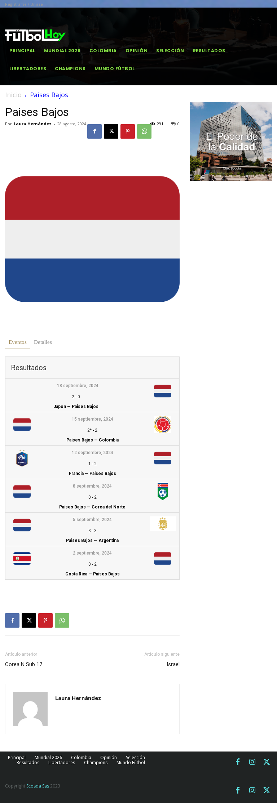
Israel (173, 664)
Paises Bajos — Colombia (92, 440)
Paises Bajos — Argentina (92, 540)
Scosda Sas (37, 786)
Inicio (13, 94)
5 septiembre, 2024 (92, 519)
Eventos (18, 342)
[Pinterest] (127, 131)
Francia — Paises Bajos (92, 473)
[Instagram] (252, 762)
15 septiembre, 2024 (92, 419)
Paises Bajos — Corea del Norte (92, 507)
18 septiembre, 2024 (77, 385)
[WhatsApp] (144, 131)
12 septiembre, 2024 (92, 452)
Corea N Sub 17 (23, 664)
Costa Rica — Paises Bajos (92, 574)
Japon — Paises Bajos (75, 406)
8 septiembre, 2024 (92, 486)
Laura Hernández (33, 123)
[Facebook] (94, 131)
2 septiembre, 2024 (92, 553)
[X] (111, 131)
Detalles (43, 342)
